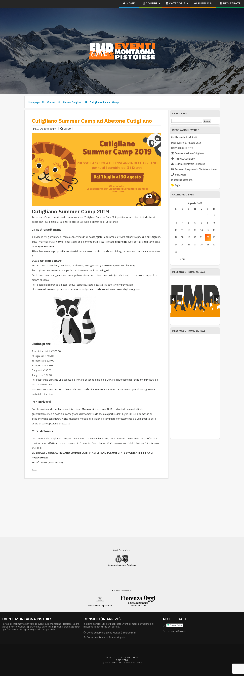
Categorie (176, 3)
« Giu (182, 259)
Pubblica (204, 3)
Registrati (231, 3)
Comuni (151, 3)
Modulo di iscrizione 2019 (97, 409)
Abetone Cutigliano (72, 102)
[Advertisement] (195, 386)
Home (130, 3)
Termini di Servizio (176, 631)
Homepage (34, 102)
